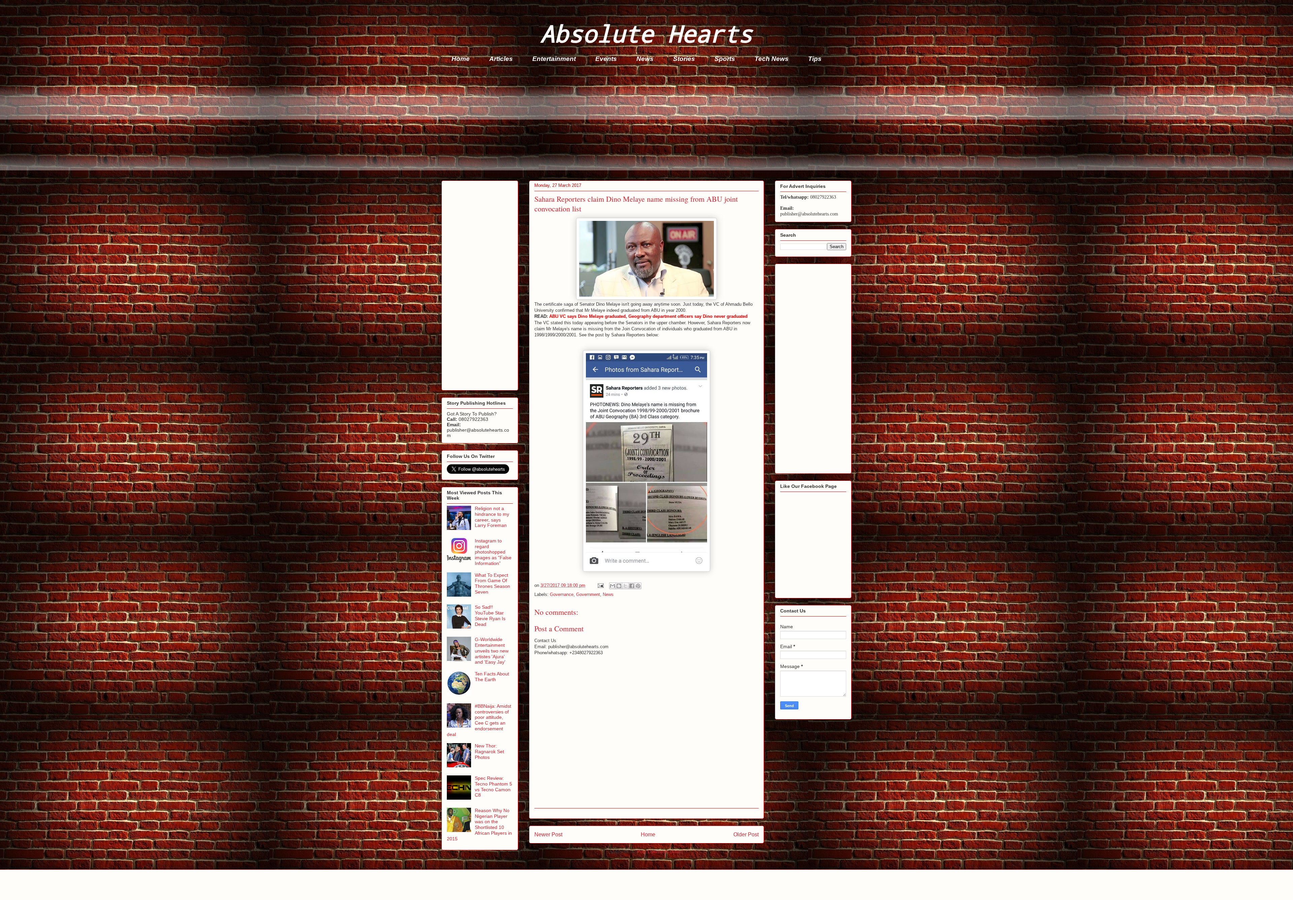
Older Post (746, 834)
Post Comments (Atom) (660, 851)
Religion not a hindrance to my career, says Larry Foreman (492, 517)
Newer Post (548, 834)
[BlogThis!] (619, 585)
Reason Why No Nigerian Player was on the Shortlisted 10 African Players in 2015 (479, 824)
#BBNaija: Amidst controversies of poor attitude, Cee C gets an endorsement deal (479, 720)
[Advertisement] (643, 123)
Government (588, 594)
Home (461, 58)
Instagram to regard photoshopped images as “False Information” (493, 552)
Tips (815, 58)
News (645, 58)
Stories (684, 58)
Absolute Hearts (646, 33)
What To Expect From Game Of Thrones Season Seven (492, 583)
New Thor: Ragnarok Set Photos (489, 751)
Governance (561, 594)
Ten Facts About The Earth (492, 676)
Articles (501, 58)
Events (606, 58)
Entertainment (554, 58)
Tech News (772, 58)
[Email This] (612, 585)
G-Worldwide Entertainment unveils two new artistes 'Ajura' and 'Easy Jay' (491, 651)
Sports (725, 58)
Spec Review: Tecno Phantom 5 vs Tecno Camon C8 (493, 786)
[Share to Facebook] (631, 585)
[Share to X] (625, 585)
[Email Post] (600, 585)
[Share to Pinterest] (638, 585)
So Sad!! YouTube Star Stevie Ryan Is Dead (490, 615)
